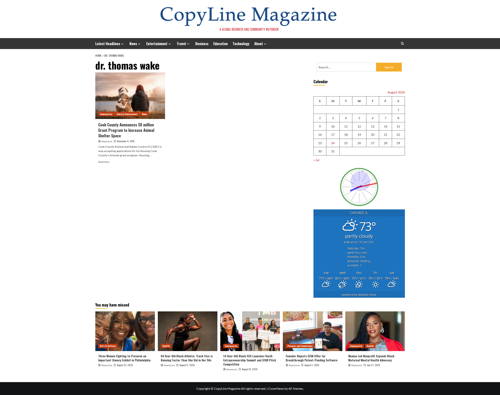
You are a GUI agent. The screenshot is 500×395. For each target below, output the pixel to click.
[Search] (402, 43)
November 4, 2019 (125, 141)
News (133, 43)
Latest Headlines (107, 43)
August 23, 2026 (125, 365)
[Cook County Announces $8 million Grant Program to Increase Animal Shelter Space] (130, 95)
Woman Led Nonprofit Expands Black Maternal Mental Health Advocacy (371, 358)
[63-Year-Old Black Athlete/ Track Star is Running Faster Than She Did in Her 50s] (187, 331)
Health (166, 346)
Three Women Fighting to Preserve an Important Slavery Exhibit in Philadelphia (124, 358)
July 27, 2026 (373, 365)
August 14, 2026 (249, 369)
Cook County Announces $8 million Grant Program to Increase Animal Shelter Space (126, 130)
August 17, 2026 (187, 365)
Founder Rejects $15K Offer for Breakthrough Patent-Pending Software (312, 358)
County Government (127, 114)
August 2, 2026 (311, 365)
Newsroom (106, 141)
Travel (181, 43)
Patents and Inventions (300, 346)
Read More (104, 161)
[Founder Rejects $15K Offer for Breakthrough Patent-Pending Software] (312, 331)
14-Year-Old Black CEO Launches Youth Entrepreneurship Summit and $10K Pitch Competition (249, 360)
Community (106, 114)
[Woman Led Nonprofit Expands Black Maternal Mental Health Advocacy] (375, 331)
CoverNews (276, 388)
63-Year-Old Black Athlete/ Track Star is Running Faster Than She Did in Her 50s (187, 358)
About (258, 43)
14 (385, 126)
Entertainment (156, 43)
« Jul (316, 160)
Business (201, 43)
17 (333, 134)
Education (220, 43)
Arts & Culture (108, 346)
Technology (241, 43)
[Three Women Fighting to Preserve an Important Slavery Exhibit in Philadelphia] (125, 331)
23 (320, 143)
